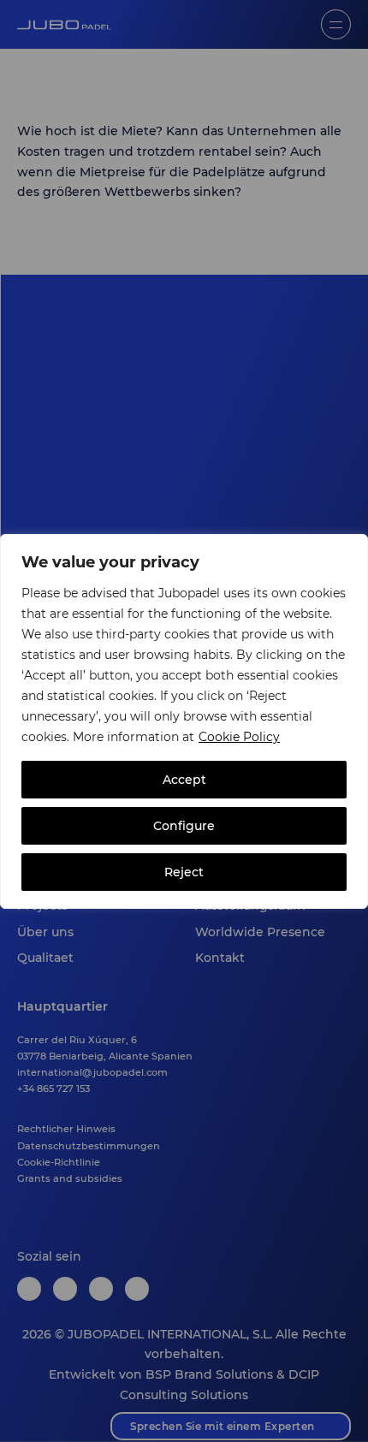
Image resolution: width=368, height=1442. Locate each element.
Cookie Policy (239, 737)
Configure (184, 826)
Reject (184, 872)
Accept (184, 779)
